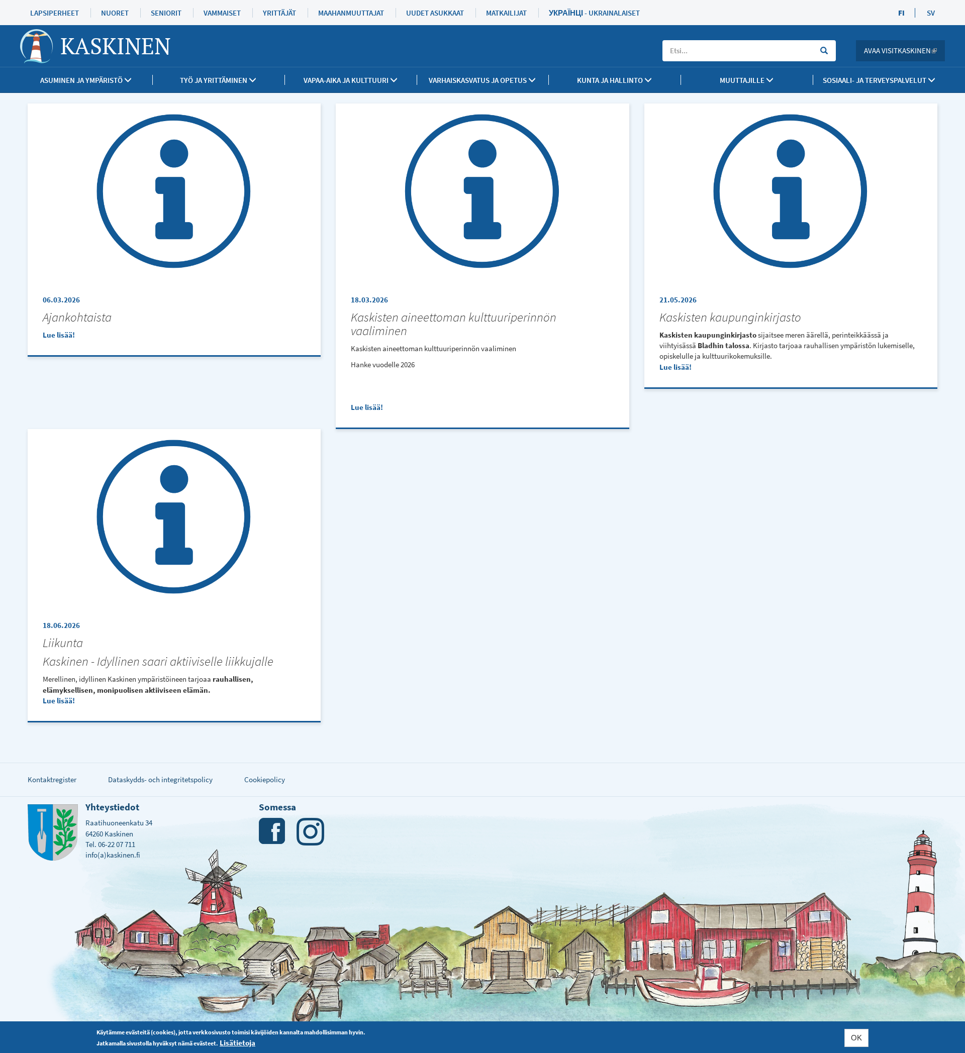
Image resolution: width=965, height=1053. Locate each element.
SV (931, 13)
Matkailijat (506, 13)
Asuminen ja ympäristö (82, 80)
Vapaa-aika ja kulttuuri (347, 80)
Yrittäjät (279, 13)
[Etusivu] (40, 46)
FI (901, 13)
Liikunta (63, 643)
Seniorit (166, 13)
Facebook (272, 832)
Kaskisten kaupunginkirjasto (730, 317)
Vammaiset (222, 13)
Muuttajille (743, 80)
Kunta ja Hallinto (610, 80)
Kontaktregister (52, 779)
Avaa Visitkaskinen (904, 50)
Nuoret (115, 13)
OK (856, 1037)
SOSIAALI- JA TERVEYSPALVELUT (875, 80)
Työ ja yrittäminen (214, 80)
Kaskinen (115, 46)
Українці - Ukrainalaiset (594, 13)
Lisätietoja (237, 1042)
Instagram (310, 832)
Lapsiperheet (54, 13)
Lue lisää (57, 335)
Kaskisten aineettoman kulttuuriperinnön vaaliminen (453, 324)
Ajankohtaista (77, 317)
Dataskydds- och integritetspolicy (160, 779)
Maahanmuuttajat (351, 13)
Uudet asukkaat (435, 13)
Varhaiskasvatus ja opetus (478, 80)
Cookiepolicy (264, 779)
